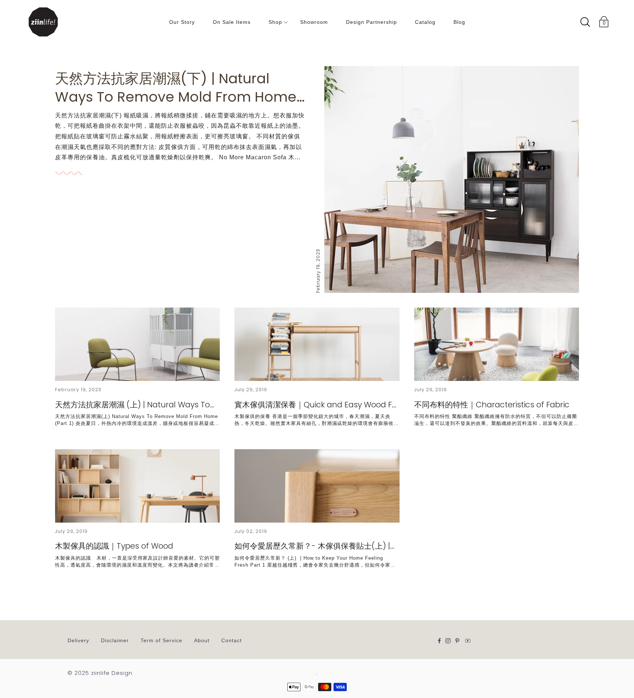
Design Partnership (371, 22)
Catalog (425, 22)
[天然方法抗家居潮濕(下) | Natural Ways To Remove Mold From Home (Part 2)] (451, 179)
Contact (231, 640)
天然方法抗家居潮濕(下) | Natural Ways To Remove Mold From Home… (180, 87)
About (201, 640)
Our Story (182, 22)
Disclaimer (115, 640)
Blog (459, 22)
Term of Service (161, 640)
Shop (275, 22)
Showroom (314, 22)
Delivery (78, 640)
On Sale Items (232, 22)
